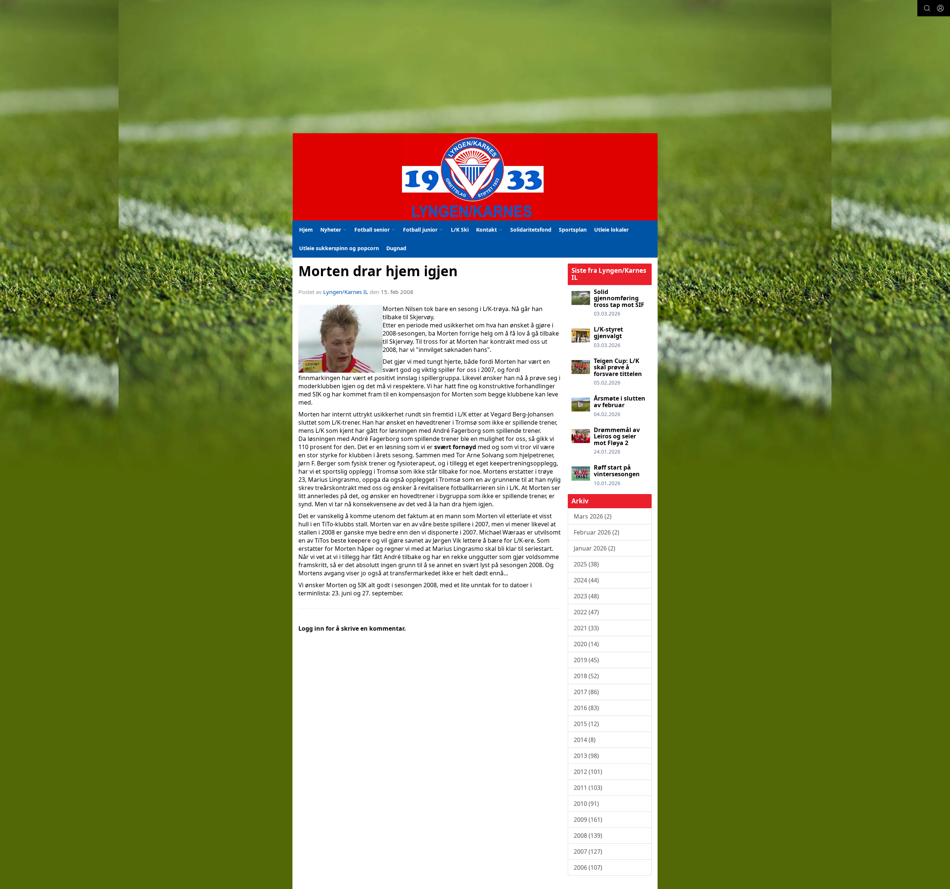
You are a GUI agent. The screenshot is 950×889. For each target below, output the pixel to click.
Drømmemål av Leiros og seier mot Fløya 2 (617, 436)
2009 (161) (588, 820)
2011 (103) (588, 788)
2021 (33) (586, 628)
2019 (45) (586, 660)
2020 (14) (586, 644)
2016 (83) (586, 708)
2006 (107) (588, 867)
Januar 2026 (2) (594, 548)
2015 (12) (586, 724)
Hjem (306, 229)
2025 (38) (586, 564)
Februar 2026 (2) (596, 532)
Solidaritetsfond (530, 229)
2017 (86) (586, 692)
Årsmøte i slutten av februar (619, 401)
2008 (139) (588, 835)
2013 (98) (586, 756)
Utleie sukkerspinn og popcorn (339, 248)
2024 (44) (586, 580)
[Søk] (927, 8)
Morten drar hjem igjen (378, 271)
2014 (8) (585, 740)
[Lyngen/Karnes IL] (475, 176)
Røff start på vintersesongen (617, 470)
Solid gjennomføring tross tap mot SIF (619, 298)
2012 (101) (588, 772)
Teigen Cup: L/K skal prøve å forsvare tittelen (618, 367)
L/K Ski (460, 229)
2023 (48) (586, 596)
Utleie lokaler (611, 229)
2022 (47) (586, 612)
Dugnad (396, 248)
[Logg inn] (940, 8)
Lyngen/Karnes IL (345, 291)
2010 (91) (586, 804)
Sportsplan (573, 229)
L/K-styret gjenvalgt (608, 332)
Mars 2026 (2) (593, 516)
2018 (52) (586, 676)
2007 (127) (588, 851)
